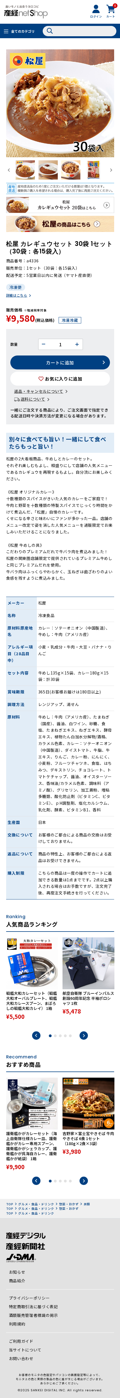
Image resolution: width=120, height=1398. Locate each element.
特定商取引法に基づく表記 (33, 1306)
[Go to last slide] (9, 170)
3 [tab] (60, 1035)
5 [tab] (70, 1035)
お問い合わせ (21, 1358)
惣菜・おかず (69, 1204)
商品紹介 (17, 1280)
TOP (9, 1204)
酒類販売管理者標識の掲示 (33, 1315)
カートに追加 (60, 362)
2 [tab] (55, 1035)
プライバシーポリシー (29, 1298)
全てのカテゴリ (23, 31)
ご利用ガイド (21, 1341)
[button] (25, 170)
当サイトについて (25, 1350)
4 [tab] (65, 1035)
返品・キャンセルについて (38, 391)
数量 (14, 344)
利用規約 (17, 1324)
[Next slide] (111, 170)
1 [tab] (50, 1035)
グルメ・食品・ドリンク (36, 1204)
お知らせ (17, 1272)
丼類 (87, 1204)
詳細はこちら (16, 295)
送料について (33, 399)
